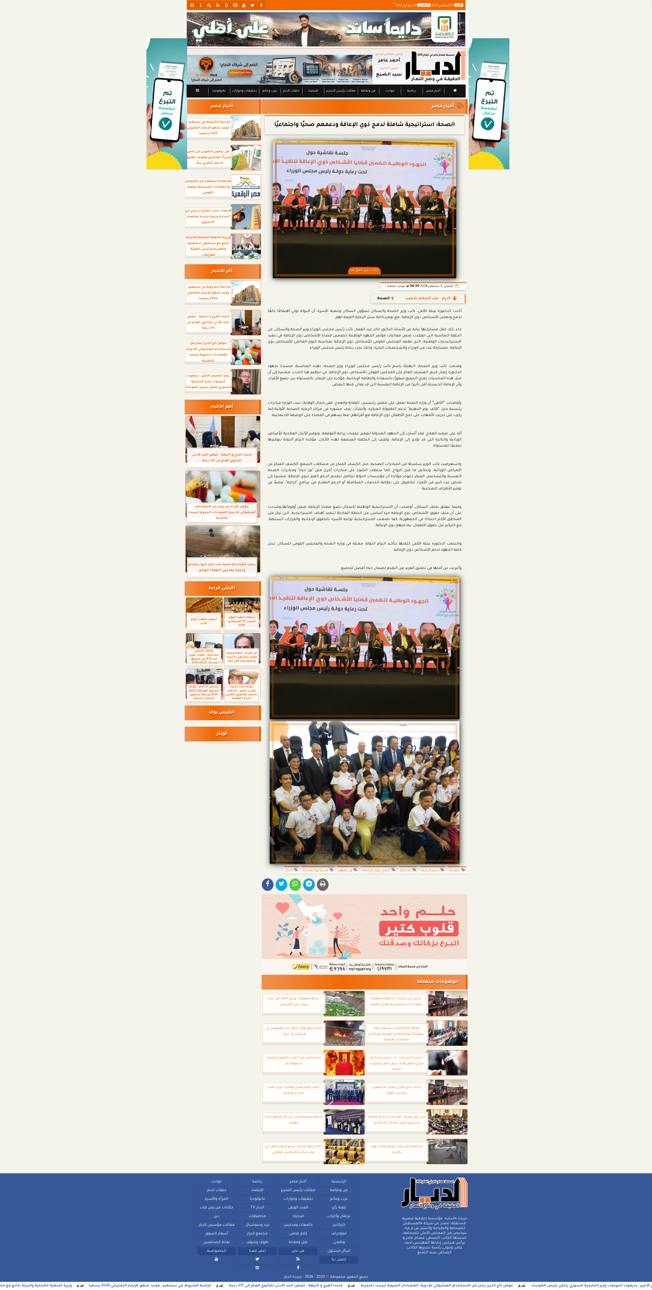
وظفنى (339, 1243)
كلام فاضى (298, 1234)
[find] (209, 5)
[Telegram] (309, 884)
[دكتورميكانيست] (279, 69)
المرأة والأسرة (216, 1199)
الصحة (455, 871)
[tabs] (192, 5)
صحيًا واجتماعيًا (316, 871)
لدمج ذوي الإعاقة (376, 871)
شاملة (406, 871)
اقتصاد (313, 91)
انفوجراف (338, 1234)
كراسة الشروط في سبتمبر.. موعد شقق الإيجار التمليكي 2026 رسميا (244, 1286)
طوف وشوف (257, 1243)
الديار (289, 871)
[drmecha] (326, 97)
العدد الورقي (298, 1208)
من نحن (298, 1251)
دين (216, 1217)
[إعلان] (166, 104)
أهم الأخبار (221, 406)
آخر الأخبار (221, 271)
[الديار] (489, 104)
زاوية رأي (339, 1208)
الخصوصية (216, 1251)
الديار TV (257, 1208)
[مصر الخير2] (365, 933)
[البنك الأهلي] (326, 29)
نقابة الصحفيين (216, 1243)
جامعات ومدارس (298, 1225)
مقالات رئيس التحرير (340, 91)
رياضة (411, 91)
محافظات (257, 1217)
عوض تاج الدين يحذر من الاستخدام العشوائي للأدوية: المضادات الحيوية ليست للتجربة (531, 1286)
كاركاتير (339, 1225)
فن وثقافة (368, 91)
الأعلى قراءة (222, 588)
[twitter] (253, 5)
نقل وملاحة (298, 1243)
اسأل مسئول (338, 1251)
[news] (235, 5)
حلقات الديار (291, 91)
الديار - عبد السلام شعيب (428, 299)
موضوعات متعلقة (437, 982)
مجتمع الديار (257, 1234)
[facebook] (261, 5)
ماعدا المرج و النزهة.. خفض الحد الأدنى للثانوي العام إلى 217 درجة (380, 1286)
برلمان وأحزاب (338, 1217)
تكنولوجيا (218, 91)
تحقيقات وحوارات (244, 91)
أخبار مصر (433, 91)
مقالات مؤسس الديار (216, 1225)
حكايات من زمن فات (216, 1208)
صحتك (298, 1217)
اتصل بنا (338, 1260)
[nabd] (227, 5)
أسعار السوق (216, 1234)
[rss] (218, 5)
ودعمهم (345, 871)
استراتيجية (430, 871)
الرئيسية (338, 1182)
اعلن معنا (257, 1251)
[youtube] (244, 5)
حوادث (390, 91)
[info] (201, 5)
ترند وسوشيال (257, 1225)
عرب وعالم (269, 91)
